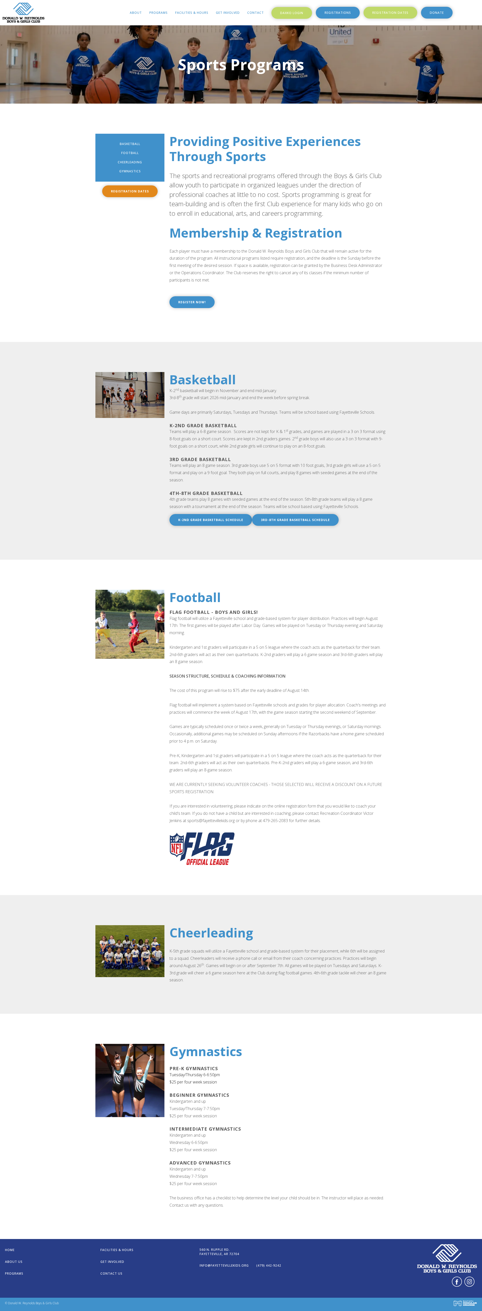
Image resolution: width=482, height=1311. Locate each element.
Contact (255, 13)
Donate (437, 13)
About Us (14, 1262)
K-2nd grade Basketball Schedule (210, 520)
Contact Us (111, 1273)
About (136, 13)
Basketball (130, 144)
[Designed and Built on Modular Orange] (465, 1303)
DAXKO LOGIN (291, 13)
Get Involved (228, 13)
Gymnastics (130, 171)
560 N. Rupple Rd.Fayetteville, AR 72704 (219, 1252)
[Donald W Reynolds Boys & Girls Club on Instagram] (469, 1283)
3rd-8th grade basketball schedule (295, 520)
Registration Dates (390, 13)
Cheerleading (130, 162)
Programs (158, 13)
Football (130, 153)
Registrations (338, 13)
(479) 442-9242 (268, 1266)
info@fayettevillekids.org (224, 1266)
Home (10, 1250)
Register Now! (192, 302)
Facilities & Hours (191, 13)
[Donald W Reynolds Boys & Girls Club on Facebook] (457, 1283)
